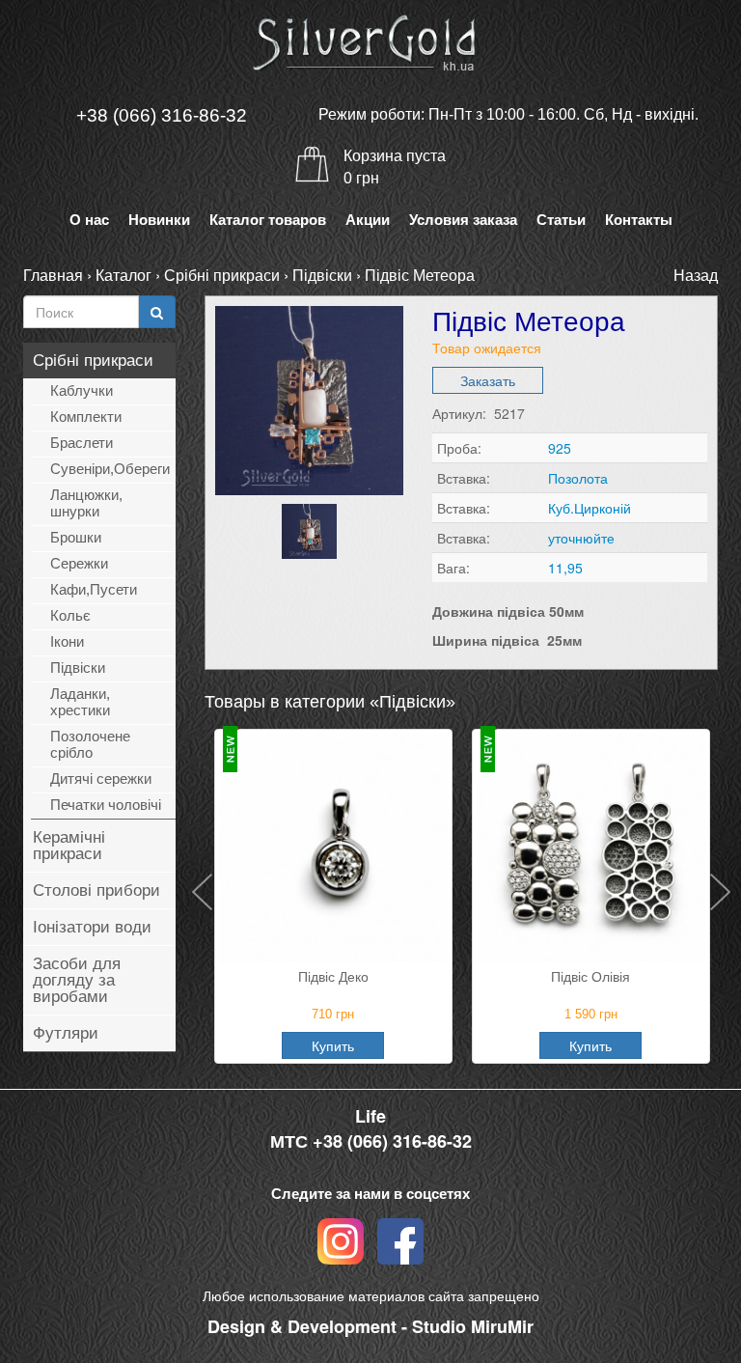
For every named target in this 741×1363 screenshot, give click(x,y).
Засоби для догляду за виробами (77, 980)
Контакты (638, 219)
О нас (89, 219)
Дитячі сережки (100, 778)
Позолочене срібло (90, 744)
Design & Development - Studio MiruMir (370, 1326)
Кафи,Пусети (93, 589)
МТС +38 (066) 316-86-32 (371, 1141)
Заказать (487, 380)
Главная (53, 275)
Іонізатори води (92, 927)
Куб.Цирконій (589, 507)
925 (559, 448)
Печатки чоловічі (105, 804)
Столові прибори (96, 890)
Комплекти (86, 416)
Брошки (75, 537)
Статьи (561, 219)
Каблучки (81, 390)
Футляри (65, 1033)
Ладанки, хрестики (80, 701)
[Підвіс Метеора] (309, 400)
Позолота (578, 477)
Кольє (70, 615)
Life (370, 1116)
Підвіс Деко (333, 976)
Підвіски (322, 275)
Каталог (123, 275)
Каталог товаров (267, 219)
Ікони (67, 641)
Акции (367, 219)
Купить (333, 1045)
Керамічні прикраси (69, 845)
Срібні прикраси (222, 275)
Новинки (159, 219)
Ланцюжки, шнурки (86, 503)
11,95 (565, 567)
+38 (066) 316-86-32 (161, 115)
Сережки (79, 563)
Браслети (81, 442)
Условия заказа (463, 219)
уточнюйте (581, 537)
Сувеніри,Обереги (110, 468)
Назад (695, 275)
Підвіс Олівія (590, 976)
